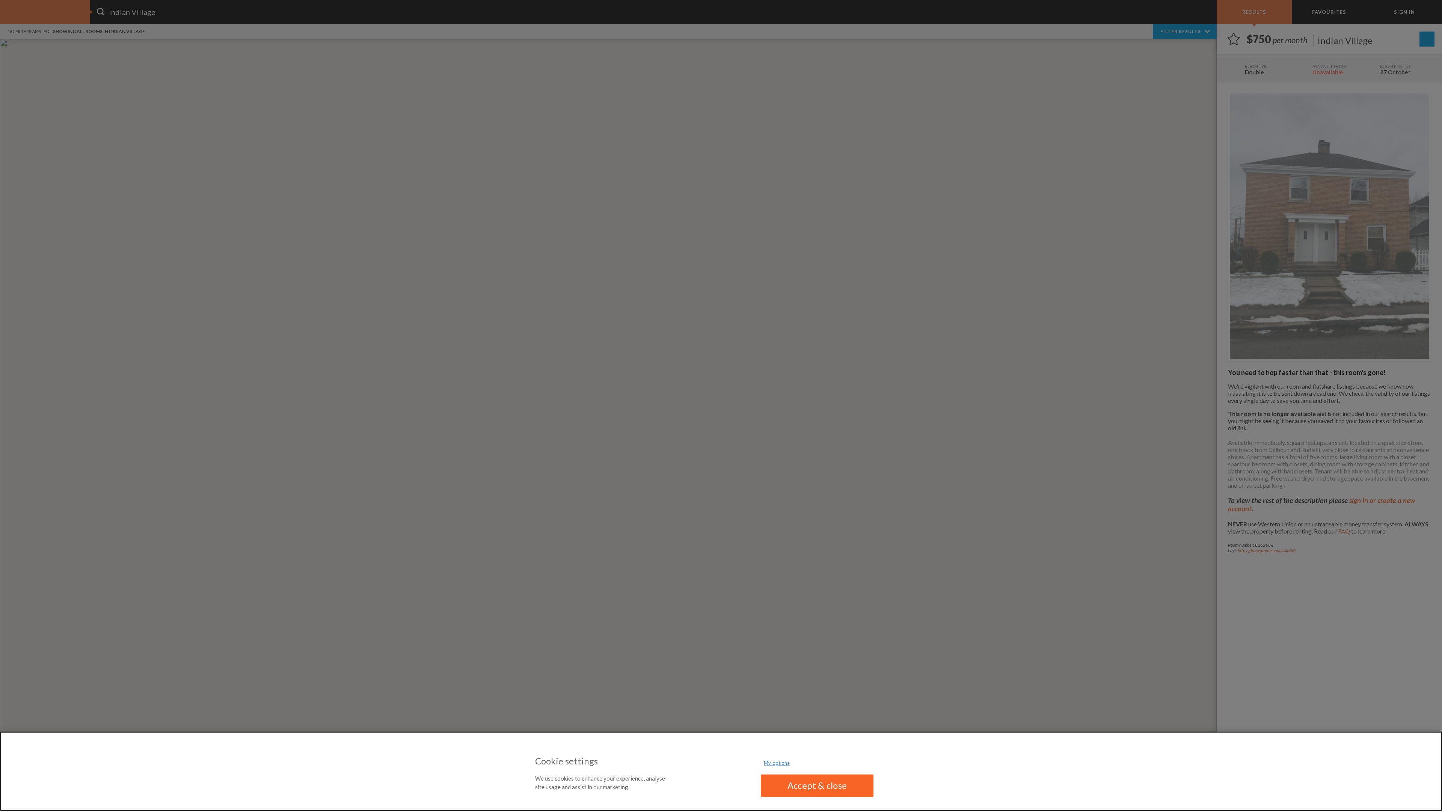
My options (776, 763)
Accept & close (817, 785)
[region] (721, 771)
